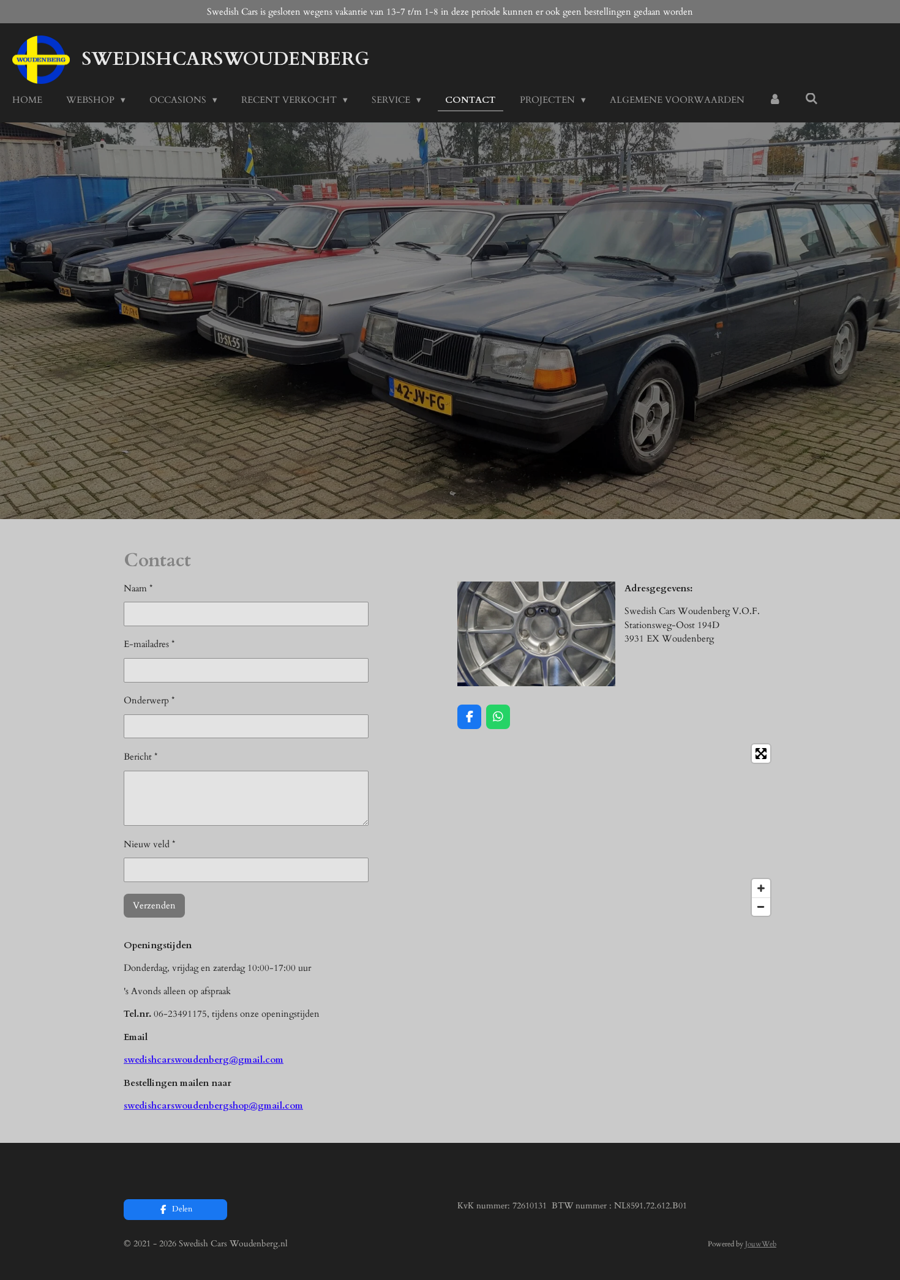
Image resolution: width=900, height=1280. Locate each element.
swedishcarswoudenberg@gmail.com (203, 1060)
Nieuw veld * (149, 844)
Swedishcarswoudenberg (225, 59)
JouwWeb (760, 1244)
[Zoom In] (761, 888)
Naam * (138, 588)
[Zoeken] (811, 99)
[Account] (775, 100)
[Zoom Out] (761, 906)
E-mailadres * (149, 644)
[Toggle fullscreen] (761, 753)
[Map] (616, 830)
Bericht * (140, 756)
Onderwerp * (149, 700)
